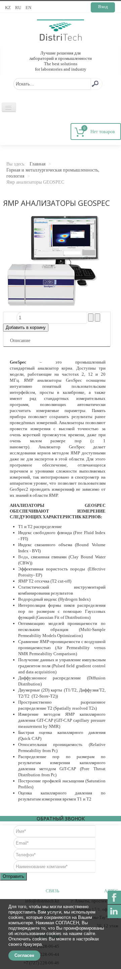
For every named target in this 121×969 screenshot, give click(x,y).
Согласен (24, 955)
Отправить (13, 876)
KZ (8, 7)
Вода (23, 556)
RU (18, 7)
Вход (103, 6)
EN (28, 7)
